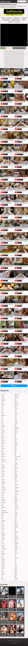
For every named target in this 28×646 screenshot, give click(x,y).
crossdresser (3, 489)
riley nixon (11, 622)
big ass (2, 430)
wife (15, 576)
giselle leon (3, 610)
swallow (16, 546)
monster (16, 441)
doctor (2, 505)
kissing (16, 412)
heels (2, 577)
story (15, 540)
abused (2, 394)
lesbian (16, 420)
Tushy (23, 19)
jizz (15, 410)
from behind (3, 548)
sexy (15, 510)
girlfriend (3, 559)
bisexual (3, 436)
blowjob (2, 441)
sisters (16, 518)
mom (15, 440)
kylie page (11, 610)
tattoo (16, 551)
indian (16, 400)
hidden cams (17, 394)
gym (2, 569)
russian (16, 502)
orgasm (16, 459)
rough (16, 500)
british (2, 451)
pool (15, 479)
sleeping (16, 523)
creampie (3, 487)
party (15, 469)
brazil (2, 446)
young (16, 579)
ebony (2, 515)
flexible (2, 540)
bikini (2, 435)
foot (2, 541)
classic (2, 476)
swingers (16, 548)
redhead (16, 494)
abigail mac (20, 635)
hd (2, 576)
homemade (17, 395)
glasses (2, 563)
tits (15, 559)
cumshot (3, 492)
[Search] (26, 1)
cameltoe (3, 461)
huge (15, 399)
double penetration (4, 512)
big (2, 428)
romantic (16, 499)
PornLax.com (5, 1)
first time (3, 535)
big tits (2, 433)
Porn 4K (3, 18)
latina (16, 418)
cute (2, 494)
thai (15, 556)
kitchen (16, 413)
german (2, 558)
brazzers (3, 448)
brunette (3, 454)
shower (16, 515)
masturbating (17, 428)
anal (2, 402)
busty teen (3, 459)
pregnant (16, 484)
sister (16, 517)
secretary (16, 507)
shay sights (4, 622)
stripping (16, 543)
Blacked (11, 21)
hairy (2, 571)
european (3, 520)
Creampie (16, 21)
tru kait (2, 597)
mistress (16, 438)
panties (16, 464)
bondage (3, 443)
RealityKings (6, 19)
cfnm (2, 469)
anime (2, 405)
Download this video (18, 48)
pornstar (16, 481)
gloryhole (3, 564)
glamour (3, 561)
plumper (16, 477)
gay (2, 556)
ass (2, 410)
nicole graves (4, 635)
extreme (2, 522)
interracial (16, 405)
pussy (16, 489)
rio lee (18, 610)
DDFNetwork (16, 18)
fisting (2, 536)
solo (15, 528)
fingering (3, 533)
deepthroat (3, 500)
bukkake (3, 456)
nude (15, 446)
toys (15, 563)
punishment (17, 487)
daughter (3, 499)
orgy (15, 461)
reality (16, 492)
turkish (16, 564)
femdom (3, 528)
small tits (16, 525)
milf (15, 435)
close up (3, 479)
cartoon (2, 464)
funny (2, 551)
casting (2, 466)
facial (2, 523)
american (3, 400)
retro (16, 495)
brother (2, 453)
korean (16, 415)
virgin (16, 571)
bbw (2, 420)
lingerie (16, 423)
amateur (3, 397)
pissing (16, 476)
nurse (16, 448)
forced (2, 543)
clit (2, 477)
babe (2, 413)
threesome (17, 558)
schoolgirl (16, 505)
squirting (16, 536)
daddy (2, 497)
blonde (2, 440)
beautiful (3, 425)
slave (15, 522)
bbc (2, 418)
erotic (2, 518)
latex (16, 417)
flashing (3, 538)
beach (2, 423)
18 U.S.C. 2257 (14, 642)
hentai (2, 579)
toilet (16, 561)
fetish (2, 530)
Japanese (24, 18)
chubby (2, 474)
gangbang (3, 553)
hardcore (3, 574)
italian (16, 407)
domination (3, 510)
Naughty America (15, 19)
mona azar (11, 635)
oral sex (16, 458)
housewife (16, 397)
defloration (3, 502)
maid (15, 425)
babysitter (3, 415)
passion (16, 471)
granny (2, 566)
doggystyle (3, 507)
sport (16, 535)
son (15, 530)
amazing (3, 399)
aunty (2, 412)
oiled (15, 453)
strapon (16, 541)
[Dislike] (4, 48)
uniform (16, 566)
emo (2, 517)
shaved (16, 512)
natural (16, 443)
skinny (16, 520)
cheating (3, 471)
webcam (16, 574)
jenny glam (20, 597)
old (15, 454)
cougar (2, 484)
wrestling (16, 577)
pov (15, 482)
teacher (16, 553)
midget (16, 433)
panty (16, 466)
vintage (16, 569)
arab (2, 407)
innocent (16, 402)
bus (2, 458)
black (2, 438)
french (2, 546)
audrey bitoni (12, 597)
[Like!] (1, 48)
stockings (16, 538)
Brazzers (9, 18)
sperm (16, 533)
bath (2, 417)
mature (16, 430)
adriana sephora (20, 622)
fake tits (3, 525)
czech (2, 495)
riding (16, 497)
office (16, 451)
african (2, 395)
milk (15, 436)
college (2, 481)
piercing (16, 474)
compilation (3, 482)
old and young (17, 456)
